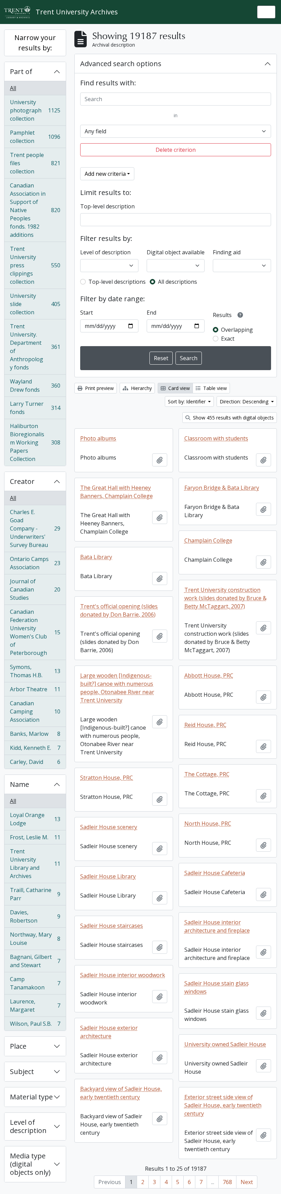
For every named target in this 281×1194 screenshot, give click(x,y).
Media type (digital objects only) (30, 1164)
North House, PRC (207, 823)
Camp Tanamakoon (35, 983)
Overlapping (237, 329)
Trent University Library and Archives (35, 864)
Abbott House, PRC (208, 675)
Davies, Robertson (35, 916)
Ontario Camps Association (35, 563)
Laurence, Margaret (35, 1005)
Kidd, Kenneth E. (35, 749)
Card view (178, 388)
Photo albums (98, 438)
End (151, 312)
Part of (21, 71)
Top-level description (107, 206)
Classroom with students (216, 438)
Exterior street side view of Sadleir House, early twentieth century (222, 1105)
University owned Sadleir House (225, 1044)
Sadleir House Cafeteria (214, 873)
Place (18, 1046)
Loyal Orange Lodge (35, 819)
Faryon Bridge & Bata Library (221, 487)
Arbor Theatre (35, 690)
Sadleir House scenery (108, 827)
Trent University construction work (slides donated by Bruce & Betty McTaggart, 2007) (225, 598)
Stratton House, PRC (106, 777)
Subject (22, 1071)
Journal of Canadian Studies (35, 589)
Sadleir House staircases (111, 925)
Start (86, 312)
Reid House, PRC (205, 725)
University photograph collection (35, 110)
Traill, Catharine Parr (35, 894)
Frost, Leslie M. (35, 838)
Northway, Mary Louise (35, 939)
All (13, 88)
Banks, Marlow (35, 735)
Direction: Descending (245, 401)
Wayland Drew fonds (35, 385)
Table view (214, 388)
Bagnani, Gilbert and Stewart (35, 961)
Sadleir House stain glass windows (216, 987)
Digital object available (176, 252)
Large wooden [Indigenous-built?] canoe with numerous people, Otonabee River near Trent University (117, 688)
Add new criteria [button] (105, 174)
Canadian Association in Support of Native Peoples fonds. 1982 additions (35, 210)
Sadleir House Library (108, 876)
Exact (227, 338)
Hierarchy (141, 388)
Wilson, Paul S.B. (35, 1025)
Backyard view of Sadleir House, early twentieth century (121, 1093)
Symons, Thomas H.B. (35, 671)
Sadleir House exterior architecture (109, 1032)
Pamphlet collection (35, 137)
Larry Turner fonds (35, 408)
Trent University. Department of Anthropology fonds (35, 346)
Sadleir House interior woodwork (122, 975)
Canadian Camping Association (35, 711)
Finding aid (227, 252)
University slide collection (35, 304)
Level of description (28, 1126)
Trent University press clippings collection (35, 265)
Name (19, 784)
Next (247, 1182)
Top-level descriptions (117, 281)
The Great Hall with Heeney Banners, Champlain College (116, 492)
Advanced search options (120, 63)
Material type (31, 1096)
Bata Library (96, 557)
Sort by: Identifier (187, 401)
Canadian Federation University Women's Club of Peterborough (35, 632)
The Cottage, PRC (207, 774)
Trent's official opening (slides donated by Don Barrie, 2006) (119, 610)
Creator (22, 481)
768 (227, 1182)
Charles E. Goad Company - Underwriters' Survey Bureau (35, 528)
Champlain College (208, 540)
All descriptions (177, 281)
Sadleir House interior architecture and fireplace (217, 926)
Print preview (99, 388)
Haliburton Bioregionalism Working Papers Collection (35, 442)
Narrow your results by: (35, 42)
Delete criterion (176, 150)
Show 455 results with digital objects (233, 417)
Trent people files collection (35, 163)
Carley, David (35, 763)
